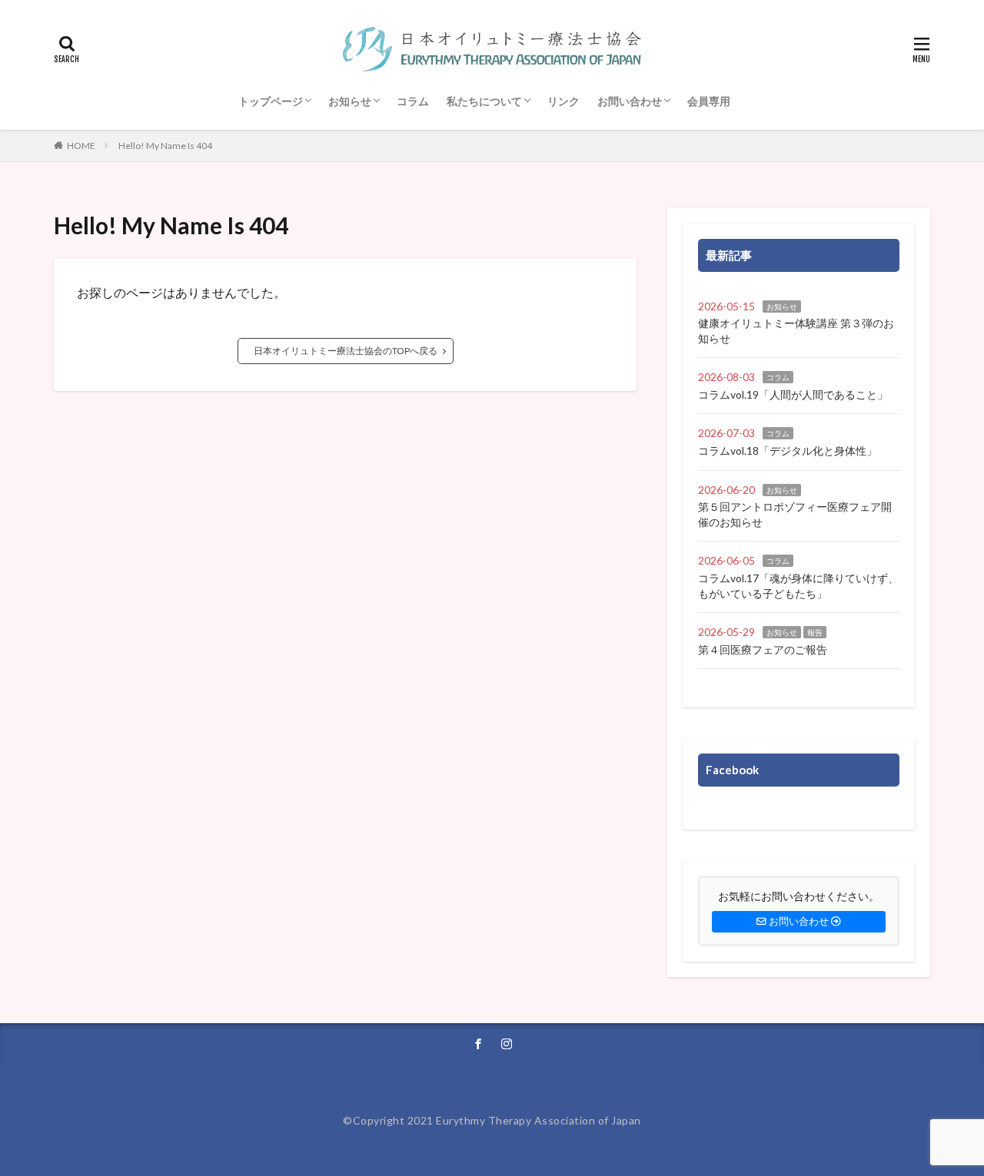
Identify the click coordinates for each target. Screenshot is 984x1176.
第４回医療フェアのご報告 (762, 649)
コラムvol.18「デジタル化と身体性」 (787, 450)
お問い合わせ (629, 101)
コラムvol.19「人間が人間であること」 (793, 394)
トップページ (270, 101)
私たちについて (484, 101)
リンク (563, 101)
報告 (815, 632)
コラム (413, 101)
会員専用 (708, 101)
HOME (81, 145)
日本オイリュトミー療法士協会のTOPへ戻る (345, 350)
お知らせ (349, 101)
